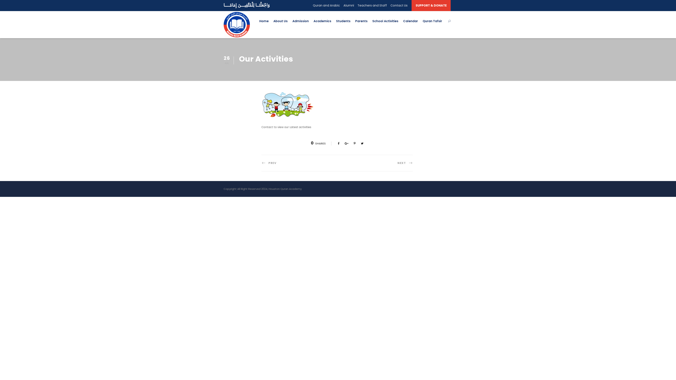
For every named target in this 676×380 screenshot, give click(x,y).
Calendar (410, 21)
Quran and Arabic (326, 5)
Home (264, 21)
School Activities (385, 21)
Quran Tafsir (432, 21)
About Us (280, 21)
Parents (361, 21)
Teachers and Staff (372, 5)
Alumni (348, 5)
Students (343, 21)
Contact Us (399, 5)
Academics (322, 21)
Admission (300, 21)
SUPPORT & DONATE (431, 5)
